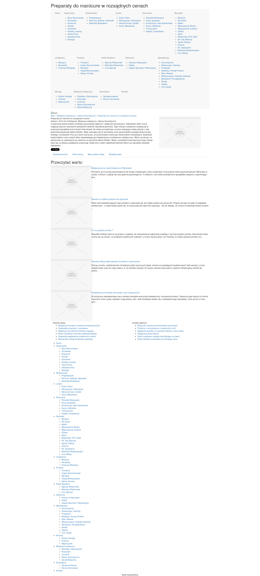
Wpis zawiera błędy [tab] (96, 154)
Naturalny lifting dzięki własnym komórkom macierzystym (115, 261)
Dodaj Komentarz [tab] (60, 154)
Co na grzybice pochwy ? (102, 230)
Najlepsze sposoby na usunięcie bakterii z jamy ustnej (160, 331)
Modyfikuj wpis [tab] (115, 154)
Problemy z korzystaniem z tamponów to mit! (156, 328)
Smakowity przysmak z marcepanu (73, 328)
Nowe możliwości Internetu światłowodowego (77, 333)
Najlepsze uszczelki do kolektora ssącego (76, 331)
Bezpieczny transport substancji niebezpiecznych (79, 325)
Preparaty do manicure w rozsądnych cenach (117, 115)
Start (53, 115)
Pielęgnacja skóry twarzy (148, 333)
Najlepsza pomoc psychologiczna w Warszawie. (111, 168)
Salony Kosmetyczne (87, 115)
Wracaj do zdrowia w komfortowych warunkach (157, 325)
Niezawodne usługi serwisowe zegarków (75, 339)
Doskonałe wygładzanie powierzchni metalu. (77, 336)
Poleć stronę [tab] (77, 154)
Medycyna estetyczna (66, 115)
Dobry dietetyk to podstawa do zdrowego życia (157, 339)
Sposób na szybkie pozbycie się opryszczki (109, 199)
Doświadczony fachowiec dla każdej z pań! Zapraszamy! (115, 292)
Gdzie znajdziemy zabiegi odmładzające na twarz (158, 336)
